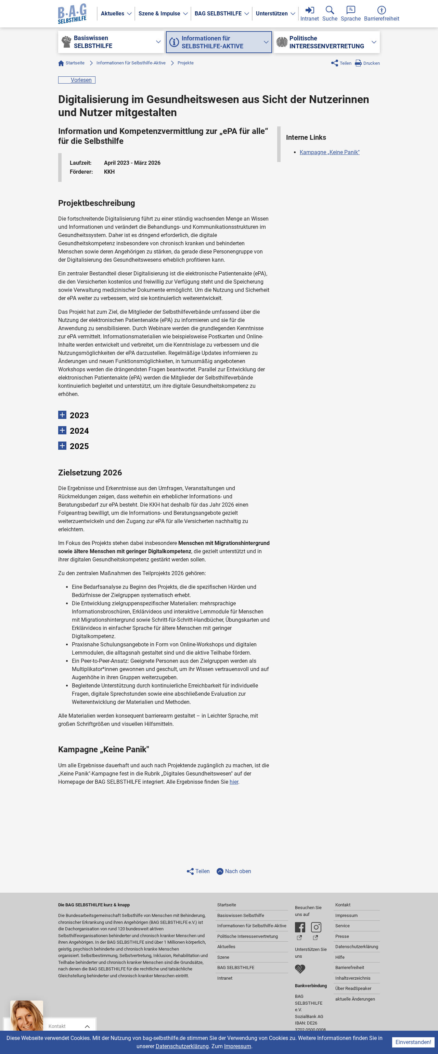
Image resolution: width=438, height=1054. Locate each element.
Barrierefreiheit (349, 967)
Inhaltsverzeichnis (353, 978)
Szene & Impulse (159, 13)
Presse (342, 936)
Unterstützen (272, 13)
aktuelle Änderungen (355, 999)
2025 (79, 446)
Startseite (75, 62)
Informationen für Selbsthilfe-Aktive (131, 62)
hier (234, 782)
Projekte (186, 62)
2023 (79, 415)
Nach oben (238, 871)
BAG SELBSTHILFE (218, 13)
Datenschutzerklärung (182, 1046)
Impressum (237, 1046)
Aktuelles (112, 13)
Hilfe (340, 957)
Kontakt (342, 904)
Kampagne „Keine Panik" (330, 152)
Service (342, 925)
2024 (79, 431)
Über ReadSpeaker (353, 988)
